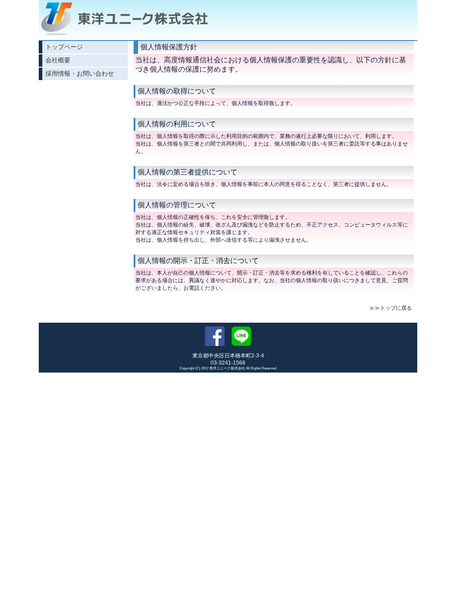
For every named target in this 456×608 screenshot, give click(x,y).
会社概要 (57, 60)
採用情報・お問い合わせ (79, 73)
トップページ (64, 46)
